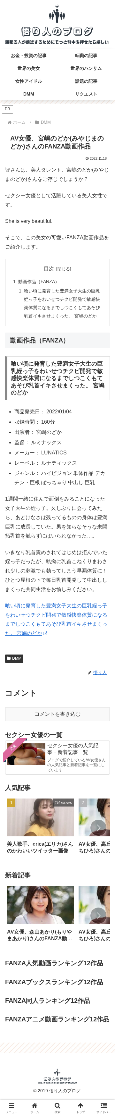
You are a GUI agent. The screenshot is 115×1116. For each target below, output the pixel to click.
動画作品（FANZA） (38, 281)
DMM (16, 658)
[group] (40, 828)
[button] (98, 828)
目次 (49, 268)
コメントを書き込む (57, 714)
